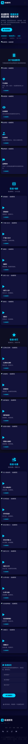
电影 (14, 727)
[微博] (7, 731)
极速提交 (9, 695)
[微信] (3, 731)
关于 (10, 727)
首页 (6, 727)
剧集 (18, 727)
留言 (22, 727)
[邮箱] (16, 731)
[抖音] (11, 731)
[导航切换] (25, 2)
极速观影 (7, 29)
